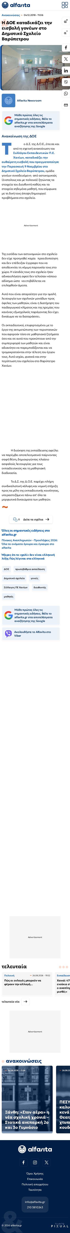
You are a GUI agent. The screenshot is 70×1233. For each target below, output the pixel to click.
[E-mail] (66, 105)
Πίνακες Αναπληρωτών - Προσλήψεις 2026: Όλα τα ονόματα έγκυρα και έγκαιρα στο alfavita (30, 544)
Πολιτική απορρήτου (35, 1184)
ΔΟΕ (6, 569)
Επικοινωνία (35, 1179)
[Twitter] (66, 59)
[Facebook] (66, 47)
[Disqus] (35, 695)
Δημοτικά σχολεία (14, 578)
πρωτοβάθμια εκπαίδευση (30, 569)
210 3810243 (35, 1207)
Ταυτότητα (35, 1189)
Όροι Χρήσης (35, 1173)
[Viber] (66, 82)
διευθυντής (40, 587)
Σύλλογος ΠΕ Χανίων (16, 587)
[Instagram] (35, 1162)
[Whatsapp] (66, 93)
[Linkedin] (66, 70)
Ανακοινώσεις (11, 15)
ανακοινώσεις (23, 1061)
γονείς (34, 578)
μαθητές (8, 596)
